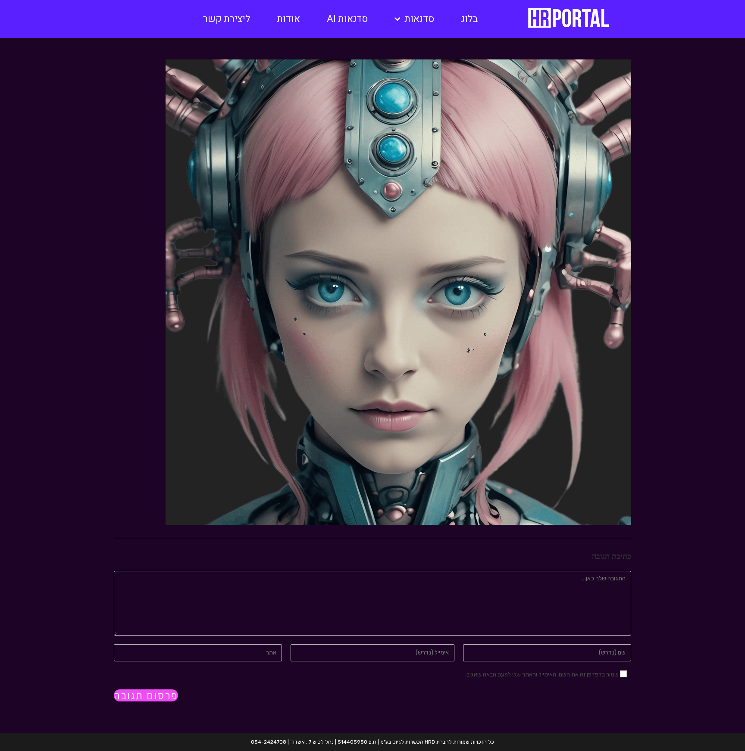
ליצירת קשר (226, 19)
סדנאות (419, 19)
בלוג (469, 19)
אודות (288, 19)
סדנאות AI (347, 19)
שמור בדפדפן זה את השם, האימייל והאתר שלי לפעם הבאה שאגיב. (542, 674)
